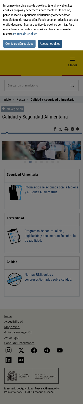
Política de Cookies (25, 34)
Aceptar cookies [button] (50, 44)
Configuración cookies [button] (19, 44)
